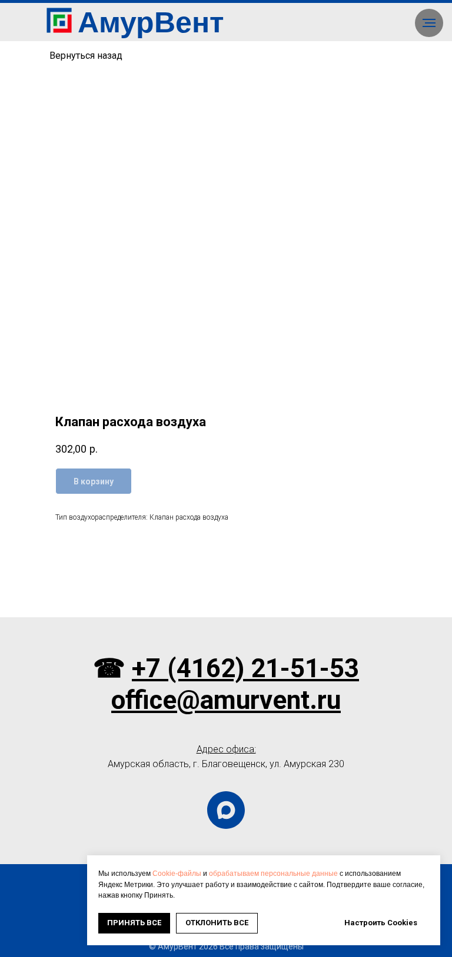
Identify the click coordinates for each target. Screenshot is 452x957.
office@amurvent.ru (226, 700)
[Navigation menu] (429, 23)
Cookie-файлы (176, 873)
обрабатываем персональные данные (273, 873)
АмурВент (151, 22)
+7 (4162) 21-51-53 (245, 668)
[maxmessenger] (226, 810)
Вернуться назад (85, 55)
